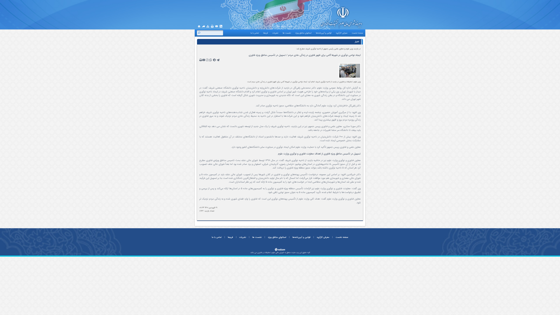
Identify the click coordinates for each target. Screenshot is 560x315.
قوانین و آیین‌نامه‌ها (301, 237)
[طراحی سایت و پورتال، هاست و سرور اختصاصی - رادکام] (280, 249)
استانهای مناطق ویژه (277, 237)
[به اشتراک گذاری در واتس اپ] (210, 60)
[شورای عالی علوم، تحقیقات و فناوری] (337, 17)
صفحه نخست (342, 237)
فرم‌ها (230, 237)
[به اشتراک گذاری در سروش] (214, 60)
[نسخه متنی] (201, 60)
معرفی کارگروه (323, 237)
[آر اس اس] (221, 26)
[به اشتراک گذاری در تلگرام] (218, 60)
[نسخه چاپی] (212, 26)
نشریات (242, 237)
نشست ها (257, 237)
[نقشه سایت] (207, 26)
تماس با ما (217, 237)
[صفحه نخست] (199, 26)
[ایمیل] (216, 26)
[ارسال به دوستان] (203, 26)
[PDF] (207, 60)
